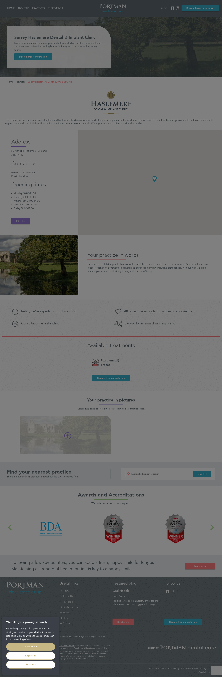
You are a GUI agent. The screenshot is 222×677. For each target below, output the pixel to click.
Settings (31, 665)
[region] (30, 646)
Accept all (30, 647)
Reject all (31, 656)
